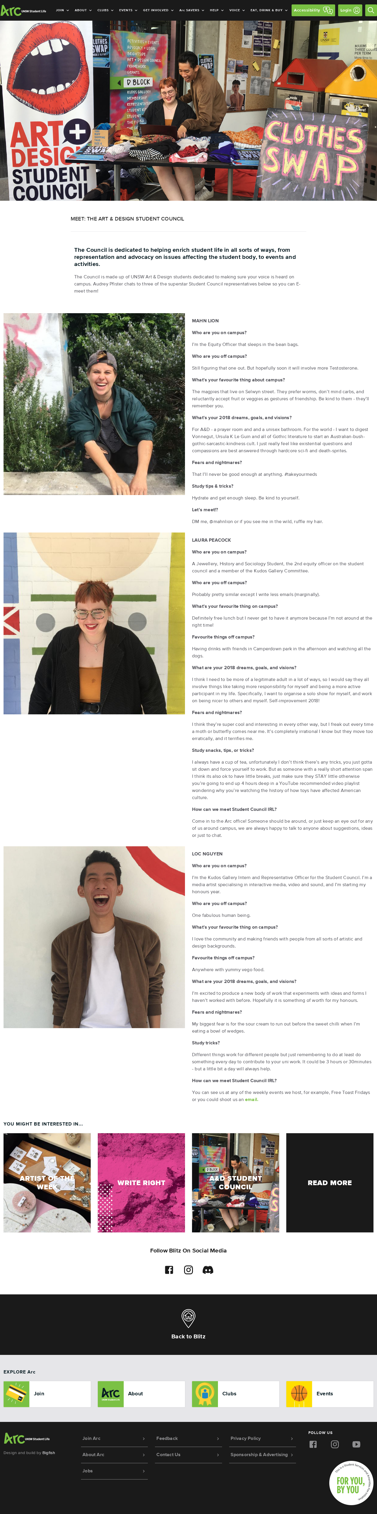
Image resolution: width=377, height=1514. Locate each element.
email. (251, 1099)
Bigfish (48, 1453)
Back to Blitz (188, 1337)
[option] (47, 1394)
